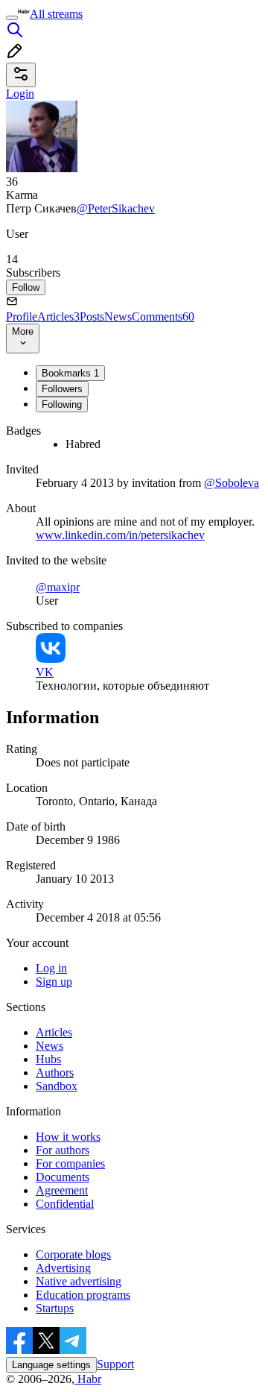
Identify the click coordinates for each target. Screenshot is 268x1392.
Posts (92, 316)
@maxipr (58, 587)
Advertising (63, 1268)
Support (115, 1364)
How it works (68, 1136)
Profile (21, 316)
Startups (55, 1308)
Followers (62, 388)
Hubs (48, 1059)
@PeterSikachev (116, 208)
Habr (87, 1379)
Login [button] (20, 93)
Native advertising (78, 1281)
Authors (55, 1072)
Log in (51, 968)
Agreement (62, 1190)
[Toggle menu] (12, 18)
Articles (58, 316)
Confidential (65, 1203)
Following (62, 404)
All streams (56, 13)
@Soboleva (231, 482)
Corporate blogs (73, 1254)
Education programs (83, 1294)
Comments (163, 316)
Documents (62, 1177)
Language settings (51, 1364)
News (118, 316)
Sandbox (56, 1086)
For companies (70, 1163)
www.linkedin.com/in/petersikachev (120, 535)
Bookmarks (70, 373)
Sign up (54, 981)
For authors (62, 1150)
